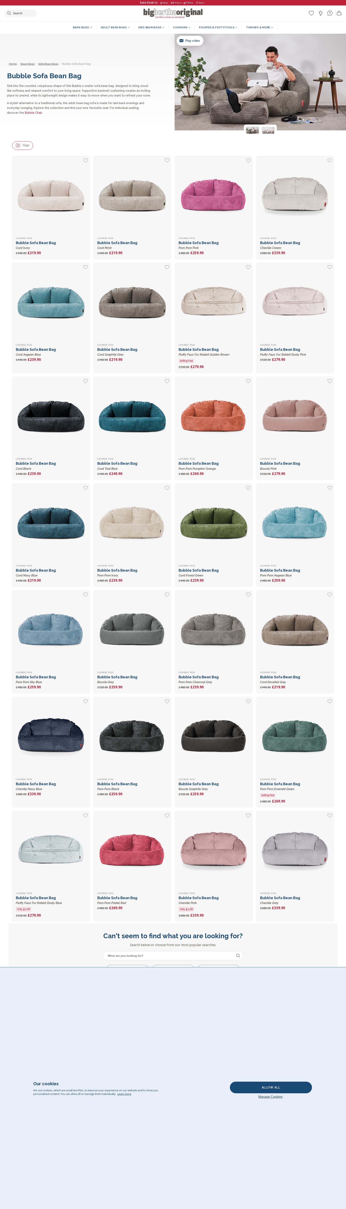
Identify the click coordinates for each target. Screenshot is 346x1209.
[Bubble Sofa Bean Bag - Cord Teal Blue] (132, 415)
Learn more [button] (124, 1094)
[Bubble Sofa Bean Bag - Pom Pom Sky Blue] (51, 629)
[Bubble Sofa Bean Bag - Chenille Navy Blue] (51, 736)
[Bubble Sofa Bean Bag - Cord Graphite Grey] (132, 302)
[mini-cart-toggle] (339, 13)
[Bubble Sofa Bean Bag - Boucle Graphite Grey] (214, 736)
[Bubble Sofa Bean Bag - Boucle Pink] (295, 415)
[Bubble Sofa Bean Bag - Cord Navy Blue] (51, 522)
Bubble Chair (33, 112)
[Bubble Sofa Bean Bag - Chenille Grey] (295, 850)
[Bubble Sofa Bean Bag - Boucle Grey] (132, 629)
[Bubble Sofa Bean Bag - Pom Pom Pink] (214, 195)
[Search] (238, 955)
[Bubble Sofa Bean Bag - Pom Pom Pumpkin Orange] (214, 415)
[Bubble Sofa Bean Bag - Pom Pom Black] (132, 736)
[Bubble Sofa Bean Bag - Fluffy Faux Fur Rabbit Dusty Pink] (295, 302)
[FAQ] (330, 13)
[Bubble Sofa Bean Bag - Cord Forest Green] (214, 522)
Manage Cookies (270, 1096)
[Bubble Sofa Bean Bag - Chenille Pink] (214, 850)
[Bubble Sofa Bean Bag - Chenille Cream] (295, 195)
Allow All (271, 1087)
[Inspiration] (321, 13)
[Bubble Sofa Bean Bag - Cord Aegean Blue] (51, 302)
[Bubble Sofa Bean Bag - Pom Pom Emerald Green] (295, 736)
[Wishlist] (311, 13)
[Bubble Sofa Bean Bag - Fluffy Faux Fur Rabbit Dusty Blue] (51, 850)
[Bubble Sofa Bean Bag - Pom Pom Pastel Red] (132, 850)
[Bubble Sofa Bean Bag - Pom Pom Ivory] (132, 522)
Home (13, 63)
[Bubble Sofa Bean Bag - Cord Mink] (132, 195)
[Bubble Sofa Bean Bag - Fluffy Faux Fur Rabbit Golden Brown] (214, 302)
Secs (201, 3)
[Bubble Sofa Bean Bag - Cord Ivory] (51, 195)
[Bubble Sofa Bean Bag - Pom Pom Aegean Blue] (295, 522)
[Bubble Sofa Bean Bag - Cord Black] (51, 415)
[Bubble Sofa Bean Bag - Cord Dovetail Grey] (295, 629)
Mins (190, 3)
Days (165, 3)
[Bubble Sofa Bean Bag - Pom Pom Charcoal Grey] (214, 629)
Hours (178, 3)
